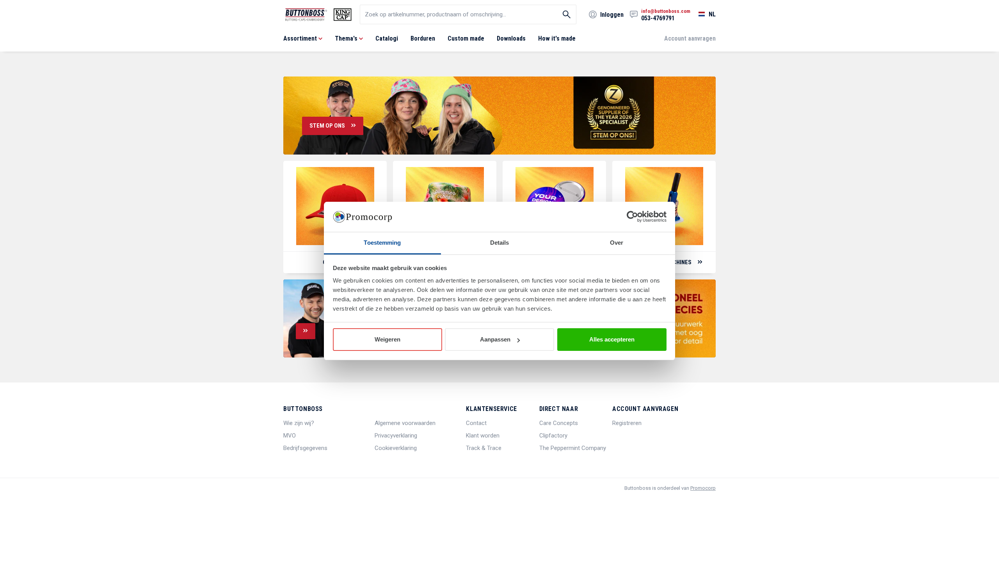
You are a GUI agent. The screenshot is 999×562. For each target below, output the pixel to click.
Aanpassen (495, 339)
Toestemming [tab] (382, 242)
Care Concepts (558, 423)
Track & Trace (483, 448)
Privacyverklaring (396, 435)
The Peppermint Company (572, 448)
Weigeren (387, 339)
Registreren (627, 423)
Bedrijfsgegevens (305, 448)
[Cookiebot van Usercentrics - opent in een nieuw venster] (632, 217)
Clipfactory (553, 435)
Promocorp (703, 488)
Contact (476, 423)
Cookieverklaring (396, 448)
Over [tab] (616, 242)
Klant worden (483, 435)
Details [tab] (499, 242)
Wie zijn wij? (298, 423)
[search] (468, 14)
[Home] (318, 15)
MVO (289, 435)
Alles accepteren (612, 339)
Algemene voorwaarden (405, 423)
